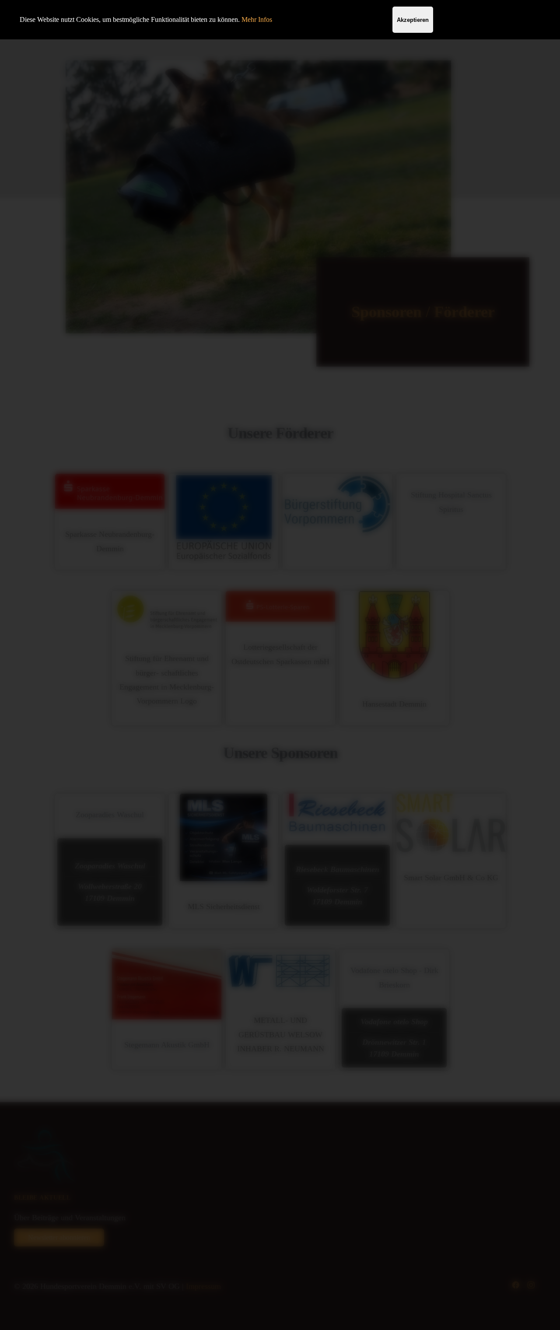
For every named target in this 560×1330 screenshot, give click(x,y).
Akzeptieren (413, 20)
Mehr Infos (257, 19)
